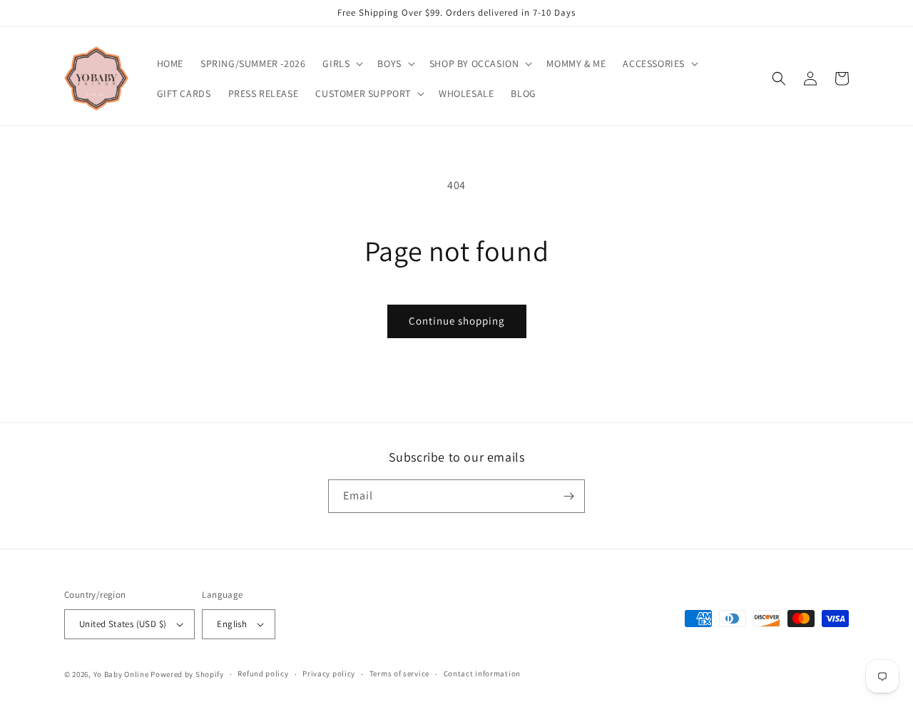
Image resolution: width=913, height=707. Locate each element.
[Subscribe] (568, 496)
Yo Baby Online (121, 674)
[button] (341, 63)
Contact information (482, 673)
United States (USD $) (122, 624)
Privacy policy (328, 673)
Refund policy (263, 673)
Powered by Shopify (187, 674)
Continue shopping (457, 320)
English (232, 624)
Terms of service (399, 673)
